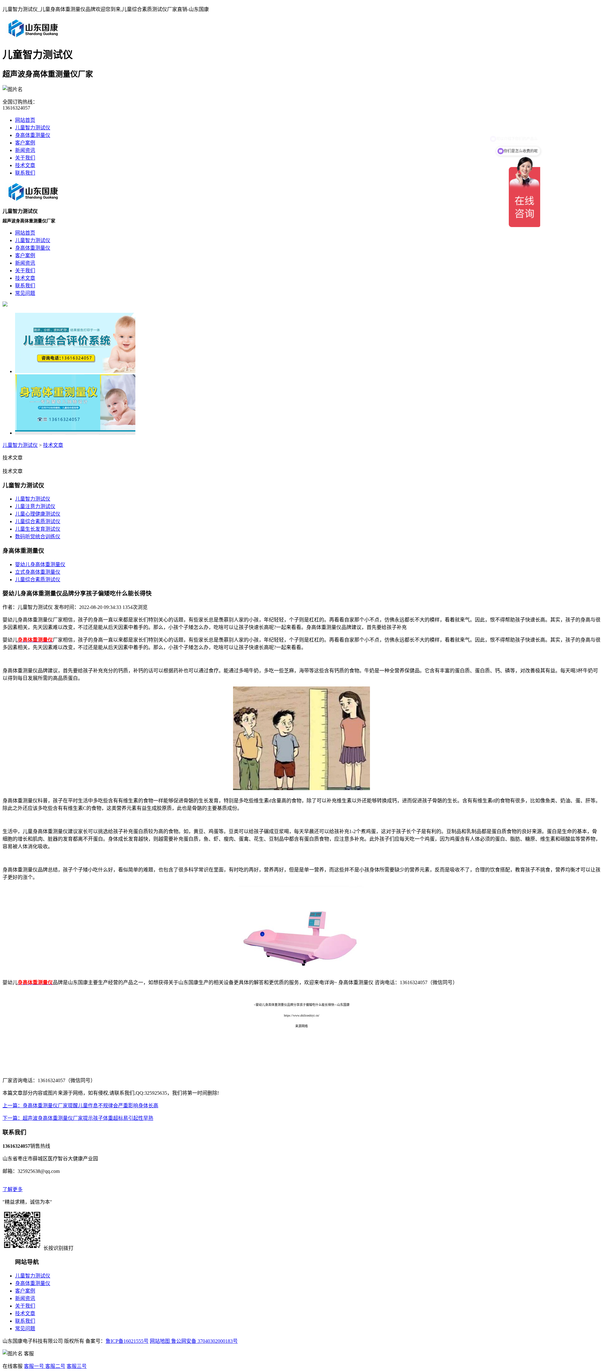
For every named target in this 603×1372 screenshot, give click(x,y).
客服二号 (54, 1366)
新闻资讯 (25, 150)
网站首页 (25, 120)
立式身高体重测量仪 (37, 572)
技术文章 (25, 165)
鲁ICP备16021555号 (127, 1341)
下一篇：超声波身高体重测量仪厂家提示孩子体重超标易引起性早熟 (78, 1118)
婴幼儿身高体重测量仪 (40, 564)
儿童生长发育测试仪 (37, 529)
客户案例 (25, 142)
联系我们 (25, 173)
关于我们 (25, 157)
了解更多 (13, 1189)
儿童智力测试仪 (32, 127)
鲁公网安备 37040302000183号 (204, 1341)
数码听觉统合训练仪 (37, 536)
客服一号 (34, 1366)
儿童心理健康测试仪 (37, 514)
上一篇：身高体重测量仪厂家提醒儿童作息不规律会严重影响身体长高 (80, 1105)
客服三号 (77, 1366)
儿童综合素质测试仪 (37, 521)
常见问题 (25, 1328)
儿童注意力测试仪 (35, 506)
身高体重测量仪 (32, 135)
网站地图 (160, 1341)
